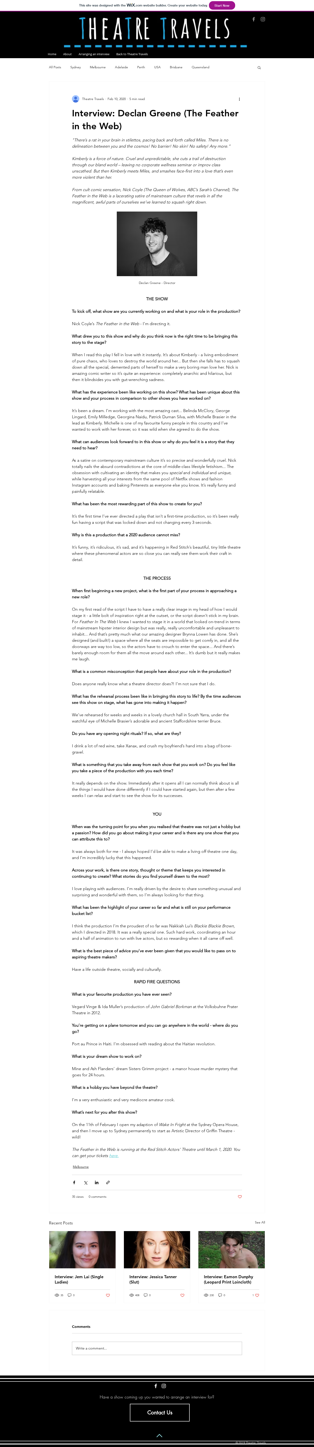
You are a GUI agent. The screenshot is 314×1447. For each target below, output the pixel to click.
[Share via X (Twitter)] (85, 1182)
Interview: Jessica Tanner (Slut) (153, 1279)
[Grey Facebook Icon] (254, 19)
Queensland (200, 67)
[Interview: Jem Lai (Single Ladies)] (82, 1249)
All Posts (55, 67)
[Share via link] (108, 1182)
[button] (259, 67)
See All (260, 1222)
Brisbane (176, 67)
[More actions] (239, 99)
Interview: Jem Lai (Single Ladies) (79, 1279)
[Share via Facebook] (74, 1182)
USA (157, 67)
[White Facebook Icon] (156, 1386)
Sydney (75, 67)
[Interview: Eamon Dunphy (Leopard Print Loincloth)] (231, 1249)
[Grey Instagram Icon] (263, 19)
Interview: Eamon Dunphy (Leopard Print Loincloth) (228, 1279)
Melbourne (98, 67)
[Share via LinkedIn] (96, 1182)
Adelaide (121, 67)
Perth (141, 67)
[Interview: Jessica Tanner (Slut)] (157, 1249)
